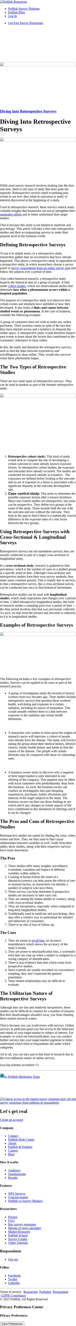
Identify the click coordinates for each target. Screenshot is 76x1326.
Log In (12, 16)
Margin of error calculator (24, 1228)
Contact (13, 1136)
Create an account (11, 1119)
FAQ (11, 1220)
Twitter (12, 1279)
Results (12, 1177)
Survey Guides (17, 1239)
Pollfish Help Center (21, 1139)
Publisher (45, 1292)
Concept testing (18, 1197)
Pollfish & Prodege (20, 1147)
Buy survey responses (22, 1224)
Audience (14, 1170)
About (12, 1143)
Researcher (31, 1292)
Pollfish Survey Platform (24, 8)
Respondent (60, 1292)
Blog (11, 1154)
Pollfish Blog (16, 12)
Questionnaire (17, 1174)
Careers (13, 1150)
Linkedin (14, 1283)
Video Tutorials (18, 1242)
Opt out (13, 1259)
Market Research (19, 1231)
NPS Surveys (16, 1193)
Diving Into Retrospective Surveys (28, 111)
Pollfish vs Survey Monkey (25, 1201)
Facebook (14, 1275)
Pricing (12, 1217)
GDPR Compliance (13, 1295)
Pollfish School (18, 1235)
